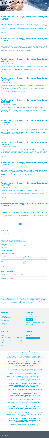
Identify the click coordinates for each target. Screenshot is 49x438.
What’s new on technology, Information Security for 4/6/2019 (24, 18)
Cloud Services (38, 354)
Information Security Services (32, 359)
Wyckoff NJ (39, 379)
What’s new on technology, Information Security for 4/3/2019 (24, 39)
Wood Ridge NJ (34, 379)
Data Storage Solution (30, 354)
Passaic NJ (39, 424)
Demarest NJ (10, 369)
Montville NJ (22, 401)
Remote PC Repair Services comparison (18, 359)
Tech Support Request (5, 317)
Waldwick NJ (18, 379)
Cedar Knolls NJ (13, 399)
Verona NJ (40, 414)
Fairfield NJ (30, 412)
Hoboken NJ (24, 389)
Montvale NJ (38, 373)
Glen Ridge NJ (35, 412)
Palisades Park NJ (38, 375)
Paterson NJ (11, 425)
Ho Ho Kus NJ (29, 372)
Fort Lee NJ (25, 370)
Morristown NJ (33, 401)
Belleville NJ (9, 412)
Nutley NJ (24, 414)
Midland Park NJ (27, 373)
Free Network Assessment (13, 354)
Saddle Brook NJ (32, 377)
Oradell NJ (33, 375)
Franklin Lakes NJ (30, 370)
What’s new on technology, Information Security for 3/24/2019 (24, 121)
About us (3, 321)
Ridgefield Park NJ (29, 376)
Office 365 (13, 357)
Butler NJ (8, 399)
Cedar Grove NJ (20, 412)
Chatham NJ (18, 399)
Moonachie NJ (10, 375)
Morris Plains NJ (27, 401)
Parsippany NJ (16, 402)
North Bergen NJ (35, 389)
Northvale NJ (28, 375)
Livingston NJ (9, 414)
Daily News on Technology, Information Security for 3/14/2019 (24, 204)
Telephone (26, 261)
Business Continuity (22, 354)
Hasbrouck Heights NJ (18, 372)
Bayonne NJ (9, 389)
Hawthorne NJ (24, 424)
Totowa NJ (28, 425)
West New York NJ (28, 390)
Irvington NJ (40, 412)
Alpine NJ (18, 367)
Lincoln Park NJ (12, 401)
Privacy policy (4, 323)
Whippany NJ (24, 404)
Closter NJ (37, 367)
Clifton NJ (15, 424)
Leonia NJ (33, 372)
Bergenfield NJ (14, 367)
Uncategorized (12, 21)
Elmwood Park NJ (33, 369)
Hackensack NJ (10, 372)
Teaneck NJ (10, 379)
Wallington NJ (23, 379)
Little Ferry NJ (37, 372)
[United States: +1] (26, 263)
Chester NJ (23, 399)
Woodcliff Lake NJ (27, 380)
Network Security (12, 356)
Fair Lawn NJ (16, 370)
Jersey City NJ (29, 389)
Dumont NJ (15, 369)
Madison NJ (17, 401)
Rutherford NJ (17, 377)
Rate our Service (4, 319)
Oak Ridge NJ (34, 424)
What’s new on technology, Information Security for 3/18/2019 (24, 163)
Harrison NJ (20, 389)
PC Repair (18, 363)
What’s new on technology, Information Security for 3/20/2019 (24, 143)
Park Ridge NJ (13, 376)
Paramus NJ (9, 376)
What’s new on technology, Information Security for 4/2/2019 (24, 60)
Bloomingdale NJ (11, 424)
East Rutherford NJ (20, 369)
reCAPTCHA (4, 291)
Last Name (27, 256)
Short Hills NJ (28, 414)
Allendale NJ (9, 367)
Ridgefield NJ (23, 376)
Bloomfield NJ (14, 412)
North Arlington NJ (22, 375)
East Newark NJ (14, 389)
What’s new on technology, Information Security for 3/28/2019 (24, 101)
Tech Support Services (5, 320)
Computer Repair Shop (22, 362)
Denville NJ (27, 399)
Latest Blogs (4, 324)
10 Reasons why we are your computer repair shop (25, 357)
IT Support (3, 316)
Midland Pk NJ (33, 373)
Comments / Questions (7, 278)
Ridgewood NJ (35, 376)
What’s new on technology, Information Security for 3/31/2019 (24, 79)
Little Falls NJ (30, 424)
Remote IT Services (38, 357)
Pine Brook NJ (22, 402)
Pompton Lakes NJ (17, 425)
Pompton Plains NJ (28, 402)
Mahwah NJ (17, 373)
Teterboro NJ (21, 380)
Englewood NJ (39, 369)
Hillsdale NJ (24, 372)
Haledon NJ (20, 424)
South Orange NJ (34, 414)
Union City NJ (16, 390)
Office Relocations (27, 356)
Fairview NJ (21, 370)
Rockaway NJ (39, 402)
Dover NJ (31, 399)
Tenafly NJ (14, 379)
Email (3, 261)
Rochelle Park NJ (12, 377)
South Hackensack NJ (25, 377)
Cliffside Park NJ (32, 367)
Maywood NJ (21, 373)
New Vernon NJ (11, 402)
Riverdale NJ (34, 402)
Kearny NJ (34, 390)
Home (2, 314)
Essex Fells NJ (25, 412)
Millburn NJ (20, 414)
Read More (3, 32)
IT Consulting (33, 356)
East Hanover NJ (36, 399)
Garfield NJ (36, 370)
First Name (4, 256)
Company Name (5, 266)
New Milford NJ (16, 375)
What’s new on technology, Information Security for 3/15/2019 (24, 184)
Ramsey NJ (19, 376)
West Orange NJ (24, 415)
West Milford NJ (37, 425)
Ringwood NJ (23, 425)
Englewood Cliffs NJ (10, 370)
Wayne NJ (32, 425)
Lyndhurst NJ (12, 373)
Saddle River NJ (38, 377)
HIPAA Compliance (5, 326)
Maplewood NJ (15, 414)
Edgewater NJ (27, 369)
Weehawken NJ (22, 390)
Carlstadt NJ (26, 367)
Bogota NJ (22, 367)
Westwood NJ (28, 379)
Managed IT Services (19, 356)
